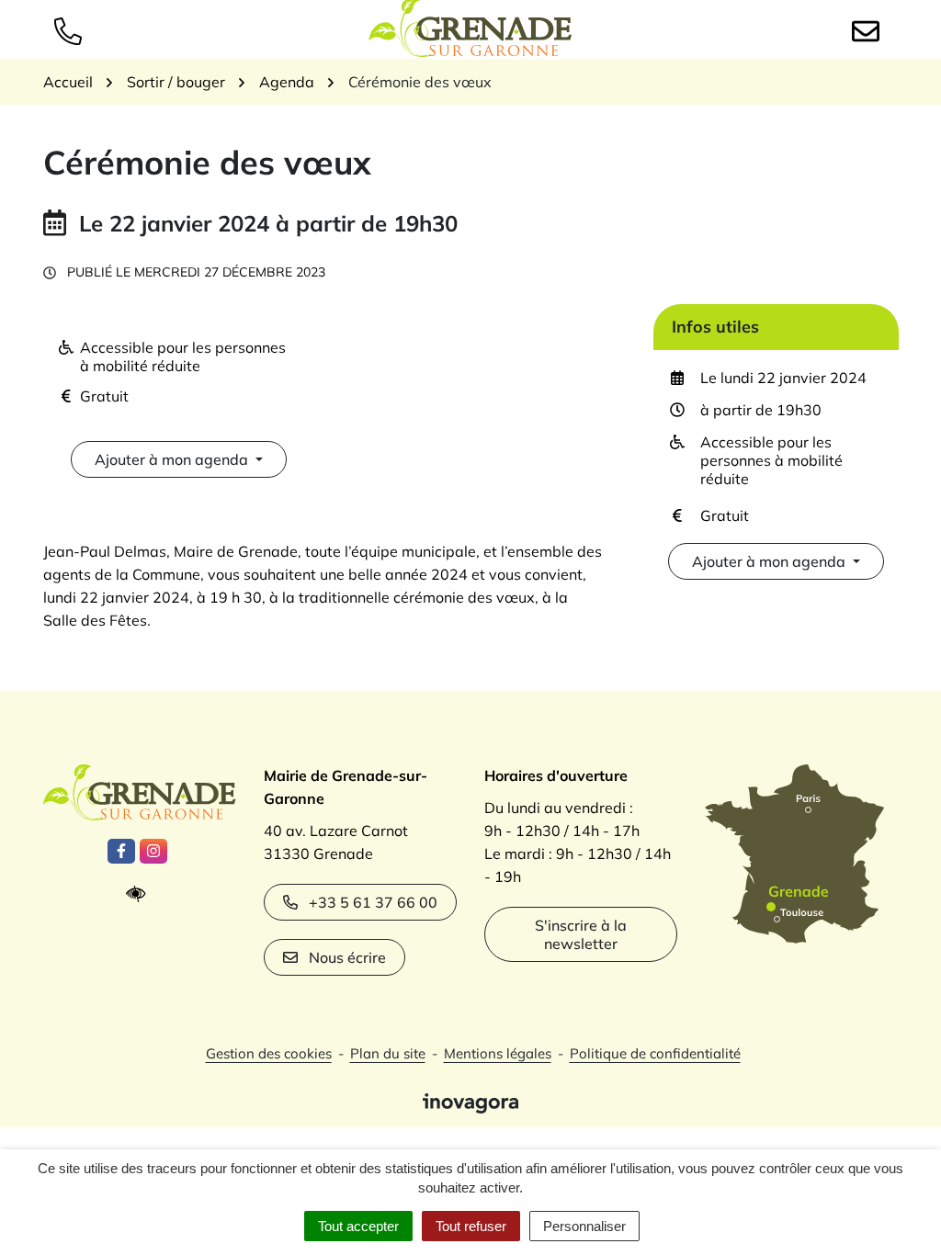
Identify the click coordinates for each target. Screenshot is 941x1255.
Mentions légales (497, 1053)
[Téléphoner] (71, 29)
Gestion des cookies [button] (269, 1053)
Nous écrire (347, 957)
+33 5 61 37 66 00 (373, 902)
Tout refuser (471, 1226)
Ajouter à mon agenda (171, 459)
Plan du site (387, 1053)
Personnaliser (584, 1226)
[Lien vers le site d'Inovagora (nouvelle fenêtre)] (470, 1101)
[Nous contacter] (869, 29)
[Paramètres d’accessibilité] (140, 894)
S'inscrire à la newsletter (581, 934)
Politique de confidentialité (655, 1053)
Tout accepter (358, 1226)
